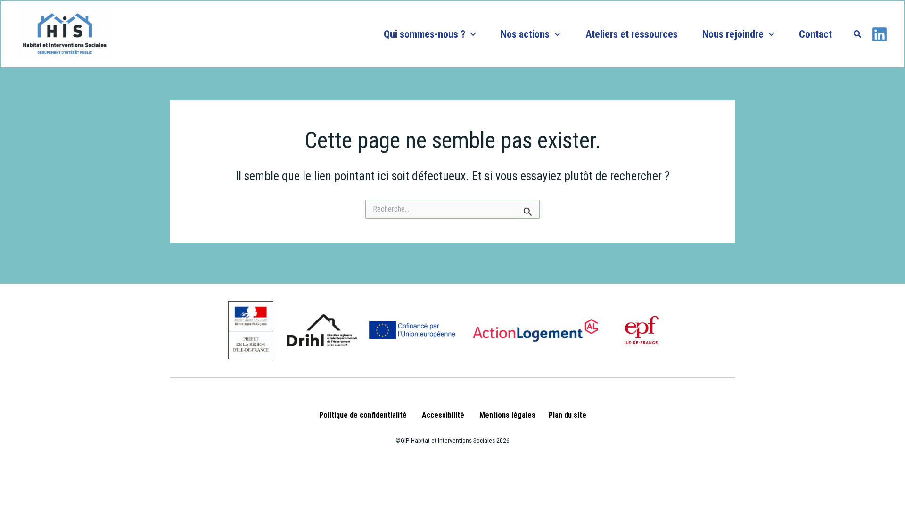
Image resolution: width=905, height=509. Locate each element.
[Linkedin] (880, 34)
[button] (470, 34)
